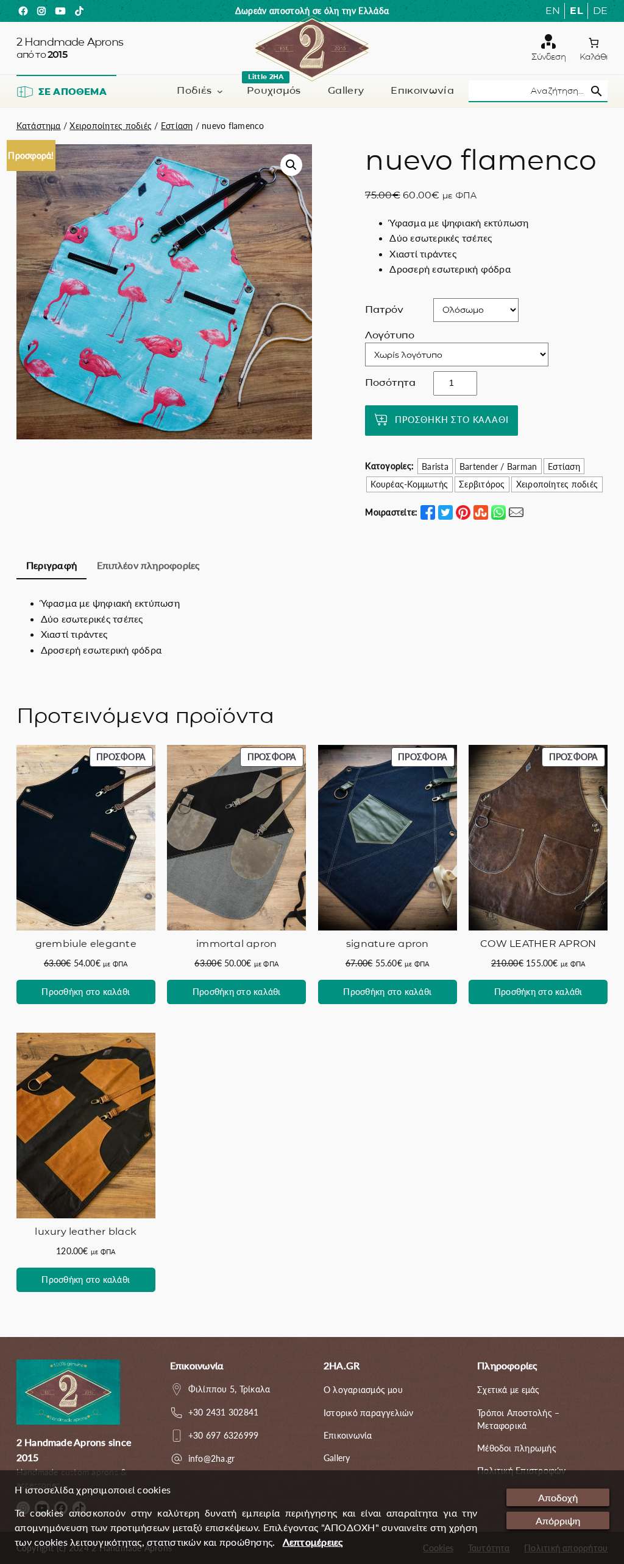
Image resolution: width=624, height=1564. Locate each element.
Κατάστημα (38, 125)
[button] (291, 165)
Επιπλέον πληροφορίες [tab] (148, 565)
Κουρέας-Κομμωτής (409, 484)
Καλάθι (594, 56)
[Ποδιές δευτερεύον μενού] (220, 91)
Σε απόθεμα (72, 91)
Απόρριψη (558, 1520)
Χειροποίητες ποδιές (110, 125)
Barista (435, 466)
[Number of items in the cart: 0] (593, 43)
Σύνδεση (548, 56)
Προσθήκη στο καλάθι (451, 419)
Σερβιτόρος (482, 484)
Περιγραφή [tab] (51, 565)
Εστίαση (177, 125)
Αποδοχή (558, 1497)
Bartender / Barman (498, 466)
